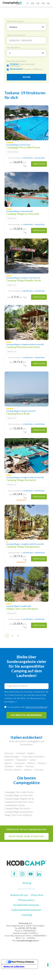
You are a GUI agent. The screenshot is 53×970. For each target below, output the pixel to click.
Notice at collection (14, 966)
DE (37, 3)
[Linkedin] (39, 874)
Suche (26, 77)
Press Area (37, 895)
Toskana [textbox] (13, 27)
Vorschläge (39, 164)
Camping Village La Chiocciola (18, 795)
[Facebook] (14, 874)
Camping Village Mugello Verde (19, 798)
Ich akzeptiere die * (28, 707)
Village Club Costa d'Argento (18, 815)
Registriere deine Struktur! (26, 836)
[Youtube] (31, 874)
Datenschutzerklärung (36, 707)
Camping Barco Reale (14, 805)
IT (27, 3)
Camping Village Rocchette (17, 808)
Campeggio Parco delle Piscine (19, 792)
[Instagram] (22, 874)
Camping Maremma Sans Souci (18, 802)
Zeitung (26, 882)
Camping (26, 914)
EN (32, 3)
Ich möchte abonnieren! (26, 715)
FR (43, 3)
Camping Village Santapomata (18, 811)
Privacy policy (26, 900)
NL (48, 3)
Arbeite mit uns (19, 895)
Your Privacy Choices (22, 961)
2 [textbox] (9, 53)
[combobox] (26, 27)
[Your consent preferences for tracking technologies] (48, 965)
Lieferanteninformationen (26, 909)
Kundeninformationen (26, 904)
